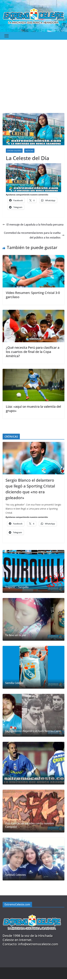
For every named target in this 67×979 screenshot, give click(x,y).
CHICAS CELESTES (14, 150)
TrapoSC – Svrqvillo (17, 587)
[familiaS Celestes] (33, 859)
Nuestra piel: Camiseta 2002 (22, 779)
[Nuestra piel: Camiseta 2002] (33, 763)
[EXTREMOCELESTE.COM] (32, 912)
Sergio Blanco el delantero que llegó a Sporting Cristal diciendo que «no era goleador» (30, 488)
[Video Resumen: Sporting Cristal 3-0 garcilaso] (33, 257)
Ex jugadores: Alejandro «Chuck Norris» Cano (33, 731)
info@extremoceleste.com (38, 944)
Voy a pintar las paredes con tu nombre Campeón (29, 825)
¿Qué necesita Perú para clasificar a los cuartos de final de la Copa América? (32, 351)
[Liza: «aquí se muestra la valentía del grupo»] (33, 371)
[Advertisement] (33, 74)
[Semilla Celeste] (33, 667)
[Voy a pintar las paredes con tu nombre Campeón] (33, 811)
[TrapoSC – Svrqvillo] (33, 571)
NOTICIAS (29, 150)
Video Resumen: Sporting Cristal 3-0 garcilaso (33, 295)
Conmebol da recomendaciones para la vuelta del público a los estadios (32, 235)
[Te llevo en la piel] (33, 619)
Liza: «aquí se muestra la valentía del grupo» (33, 408)
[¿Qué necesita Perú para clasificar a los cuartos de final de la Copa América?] (33, 312)
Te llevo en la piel (15, 635)
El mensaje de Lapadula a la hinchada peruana (35, 224)
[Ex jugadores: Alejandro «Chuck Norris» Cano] (33, 715)
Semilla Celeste (14, 683)
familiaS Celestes (15, 875)
